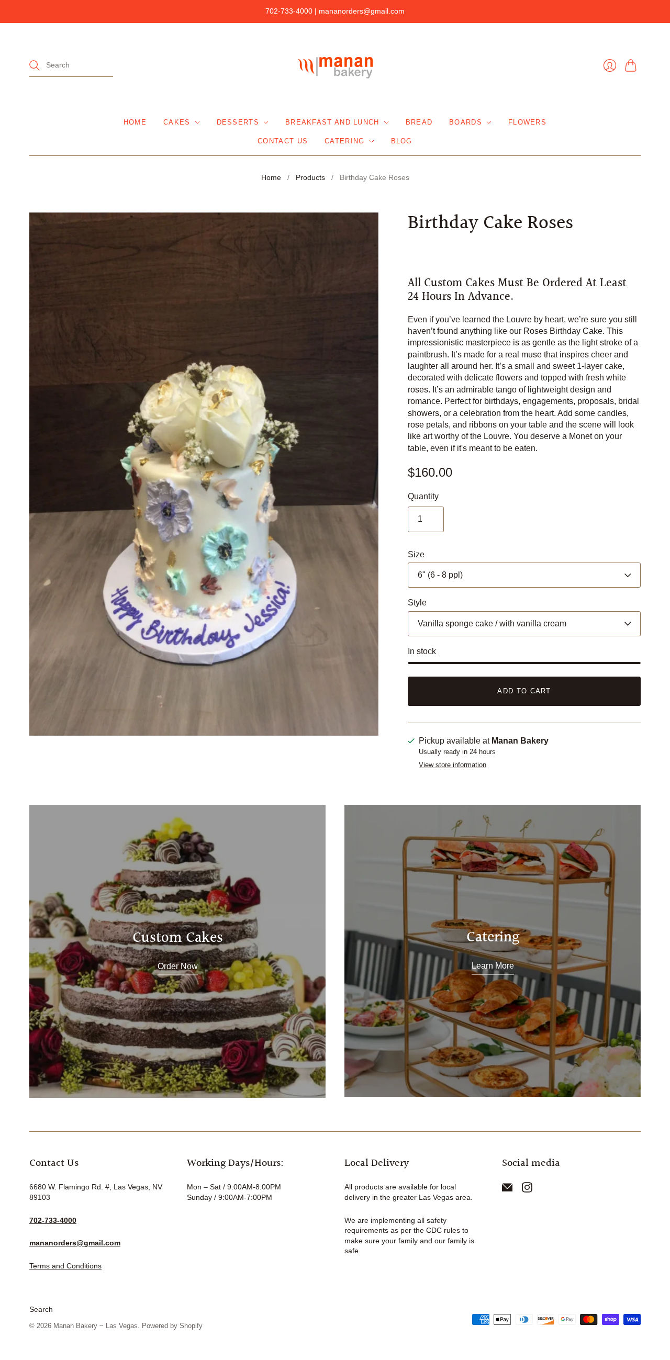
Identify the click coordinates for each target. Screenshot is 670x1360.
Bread (419, 122)
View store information (452, 765)
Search (41, 1309)
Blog (401, 141)
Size (416, 554)
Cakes (177, 122)
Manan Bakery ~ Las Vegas (95, 1326)
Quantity (423, 496)
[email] (507, 1189)
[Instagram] (527, 1189)
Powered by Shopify (172, 1326)
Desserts (238, 122)
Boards (465, 122)
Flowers (527, 122)
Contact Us (283, 141)
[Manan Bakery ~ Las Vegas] (335, 65)
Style (417, 602)
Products (310, 177)
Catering (344, 141)
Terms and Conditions (65, 1266)
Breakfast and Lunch (332, 122)
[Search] (34, 65)
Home (135, 122)
